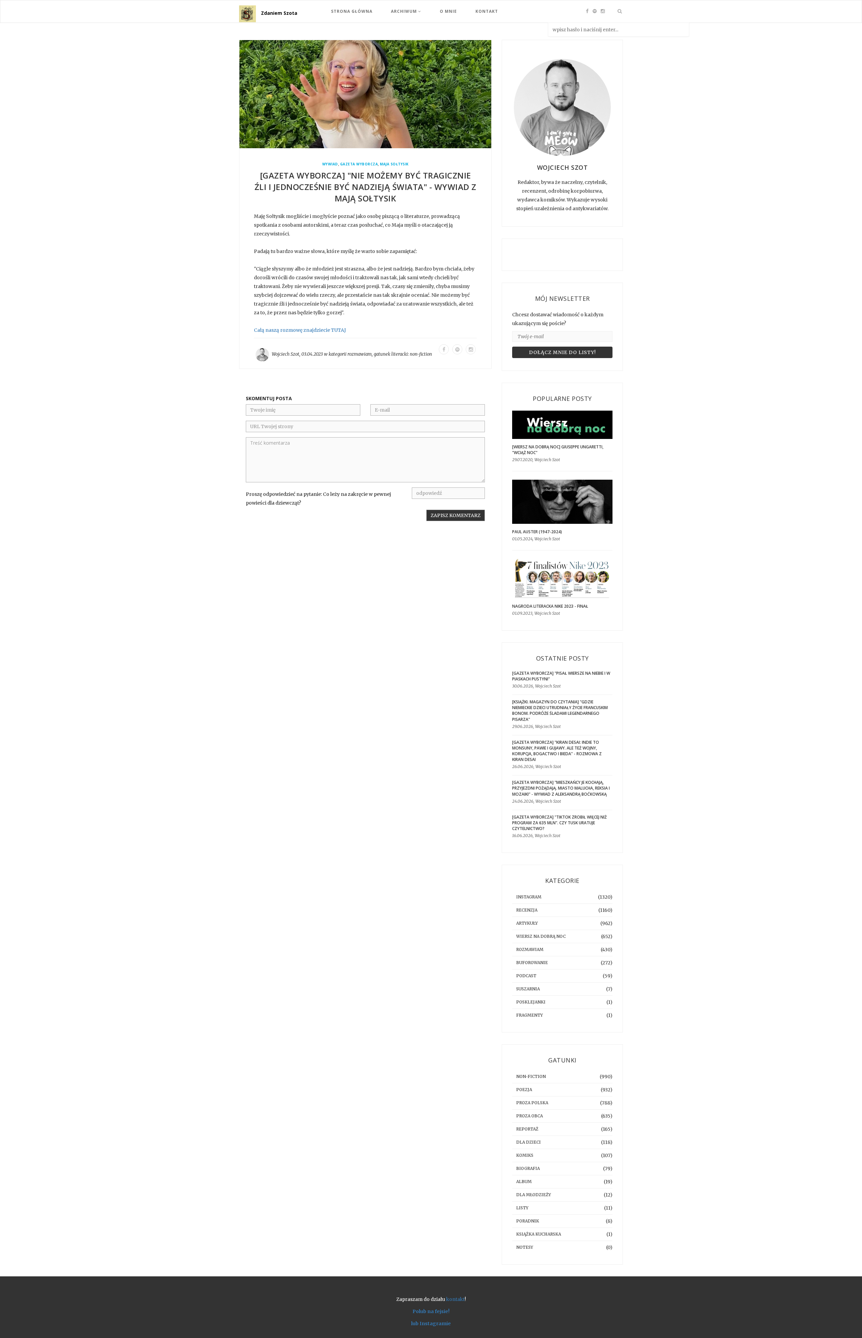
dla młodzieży (533, 1194)
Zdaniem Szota (279, 13)
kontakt (455, 1299)
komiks (524, 1155)
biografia (528, 1168)
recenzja (526, 910)
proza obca (529, 1115)
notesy (524, 1247)
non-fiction (421, 354)
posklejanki (530, 1002)
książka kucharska (538, 1234)
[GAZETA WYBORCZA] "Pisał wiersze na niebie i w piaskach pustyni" (561, 676)
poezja (524, 1089)
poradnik (527, 1220)
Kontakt (486, 11)
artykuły (527, 923)
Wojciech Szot (285, 354)
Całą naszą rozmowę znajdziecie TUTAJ (300, 330)
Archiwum (404, 11)
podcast (526, 975)
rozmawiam (359, 354)
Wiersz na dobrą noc (541, 936)
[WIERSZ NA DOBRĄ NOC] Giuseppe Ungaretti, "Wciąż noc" (557, 449)
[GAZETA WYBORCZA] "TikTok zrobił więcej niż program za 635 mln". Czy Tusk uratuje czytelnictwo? (559, 822)
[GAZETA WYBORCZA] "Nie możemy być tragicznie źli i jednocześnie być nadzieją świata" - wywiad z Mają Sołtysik (365, 187)
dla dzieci (528, 1142)
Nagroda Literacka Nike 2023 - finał (550, 606)
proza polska (532, 1102)
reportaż (527, 1129)
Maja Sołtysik (394, 164)
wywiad (330, 164)
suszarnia (528, 988)
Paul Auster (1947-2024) (537, 532)
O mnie (448, 11)
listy (522, 1207)
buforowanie (532, 962)
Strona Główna (351, 11)
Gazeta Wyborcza (359, 164)
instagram (528, 896)
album (524, 1181)
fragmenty (529, 1015)
